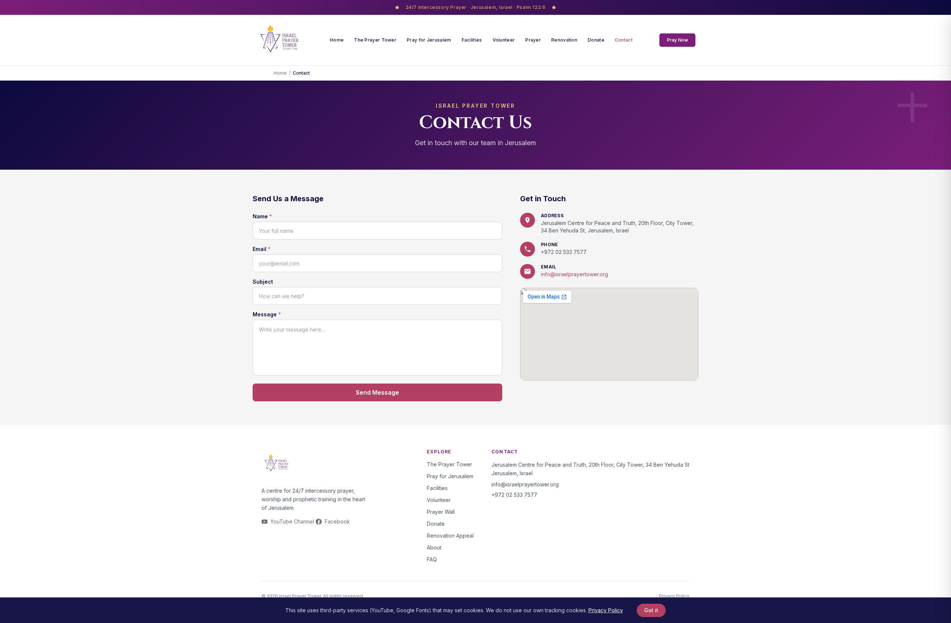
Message (267, 314)
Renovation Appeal (450, 535)
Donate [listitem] (596, 40)
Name (262, 216)
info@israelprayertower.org (574, 274)
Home (280, 73)
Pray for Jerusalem (450, 476)
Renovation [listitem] (564, 40)
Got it (651, 610)
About (434, 547)
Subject (263, 281)
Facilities (437, 488)
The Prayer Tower (449, 464)
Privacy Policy (674, 596)
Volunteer (439, 500)
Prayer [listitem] (533, 40)
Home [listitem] (337, 40)
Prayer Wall (441, 512)
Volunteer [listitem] (504, 40)
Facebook (337, 521)
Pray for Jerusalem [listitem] (429, 40)
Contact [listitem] (624, 40)
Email (261, 249)
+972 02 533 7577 (564, 252)
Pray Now (677, 40)
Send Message (377, 392)
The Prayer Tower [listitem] (375, 40)
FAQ (432, 559)
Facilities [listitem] (472, 40)
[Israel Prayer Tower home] (279, 40)
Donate (436, 524)
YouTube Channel (292, 521)
